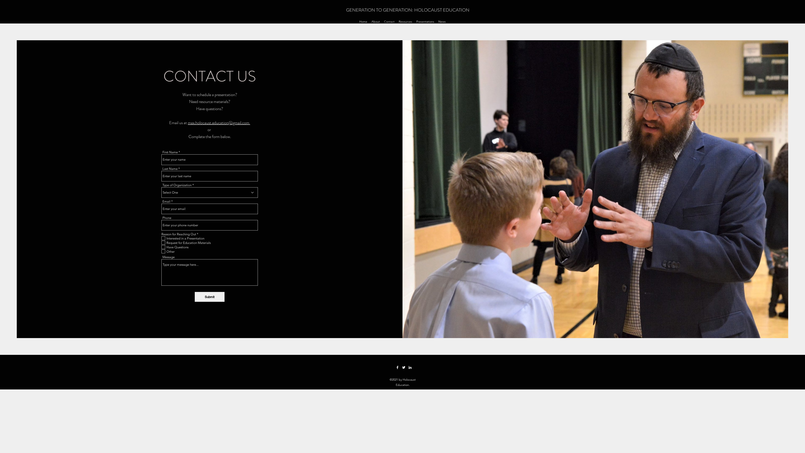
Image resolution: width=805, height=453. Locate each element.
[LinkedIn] (410, 367)
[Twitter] (404, 367)
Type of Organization (177, 185)
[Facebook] (397, 367)
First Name (170, 152)
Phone (166, 217)
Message (168, 257)
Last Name (170, 168)
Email (166, 201)
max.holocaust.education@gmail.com (219, 123)
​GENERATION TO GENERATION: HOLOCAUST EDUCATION (407, 10)
